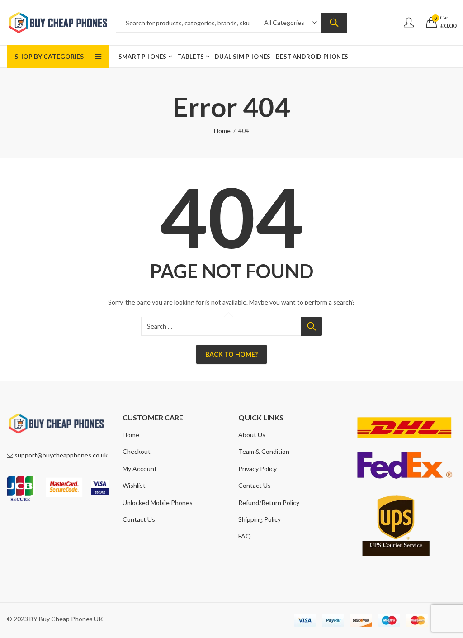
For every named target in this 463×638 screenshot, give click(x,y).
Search (334, 23)
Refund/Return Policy (268, 502)
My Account (140, 468)
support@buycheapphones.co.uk (61, 455)
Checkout (137, 451)
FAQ (244, 536)
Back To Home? (231, 354)
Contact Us (139, 519)
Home (222, 130)
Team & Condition (263, 451)
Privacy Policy (257, 468)
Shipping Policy (259, 519)
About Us (251, 434)
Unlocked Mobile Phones (158, 502)
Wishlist (134, 485)
